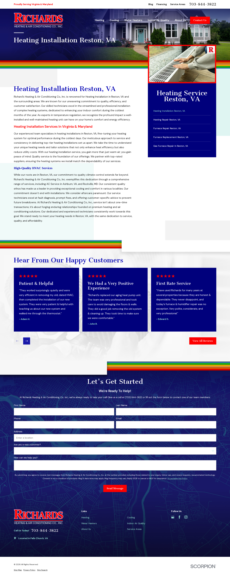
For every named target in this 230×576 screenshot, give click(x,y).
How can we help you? (26, 457)
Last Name (121, 405)
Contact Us (199, 20)
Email (118, 418)
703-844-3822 (202, 4)
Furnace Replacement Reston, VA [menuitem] (170, 137)
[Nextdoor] (199, 517)
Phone (17, 418)
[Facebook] (179, 517)
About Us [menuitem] (180, 20)
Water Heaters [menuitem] (133, 20)
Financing (161, 4)
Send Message (115, 488)
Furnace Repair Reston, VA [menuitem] (167, 128)
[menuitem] (18, 570)
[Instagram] (186, 517)
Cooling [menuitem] (114, 20)
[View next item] (26, 341)
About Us (86, 529)
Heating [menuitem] (99, 20)
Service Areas (177, 4)
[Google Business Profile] (172, 517)
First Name (19, 405)
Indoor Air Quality (136, 523)
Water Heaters (89, 523)
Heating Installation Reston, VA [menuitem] (169, 110)
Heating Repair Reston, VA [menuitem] (166, 119)
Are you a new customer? (27, 444)
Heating (85, 517)
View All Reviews (203, 340)
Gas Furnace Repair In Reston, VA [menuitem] (170, 145)
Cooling (131, 517)
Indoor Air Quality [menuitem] (158, 20)
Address (18, 431)
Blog (150, 4)
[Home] (38, 20)
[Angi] (192, 517)
